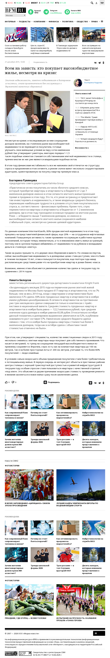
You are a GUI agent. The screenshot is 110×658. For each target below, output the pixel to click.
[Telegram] (99, 62)
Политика (67, 21)
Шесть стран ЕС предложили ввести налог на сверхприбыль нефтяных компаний (41, 49)
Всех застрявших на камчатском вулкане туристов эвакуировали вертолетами (93, 49)
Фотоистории (12, 465)
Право (94, 21)
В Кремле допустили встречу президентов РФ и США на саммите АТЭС (87, 110)
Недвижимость (40, 62)
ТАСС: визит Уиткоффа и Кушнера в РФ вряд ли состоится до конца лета (89, 100)
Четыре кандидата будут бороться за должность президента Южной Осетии (89, 141)
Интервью (10, 21)
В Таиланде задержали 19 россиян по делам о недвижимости (67, 48)
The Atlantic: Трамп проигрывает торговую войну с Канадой (89, 120)
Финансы (54, 21)
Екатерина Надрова (93, 82)
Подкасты (24, 21)
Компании (39, 21)
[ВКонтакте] (95, 62)
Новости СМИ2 (11, 460)
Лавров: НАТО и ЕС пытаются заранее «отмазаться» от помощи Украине (86, 130)
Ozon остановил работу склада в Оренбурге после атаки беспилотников (15, 49)
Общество (82, 21)
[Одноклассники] (103, 62)
